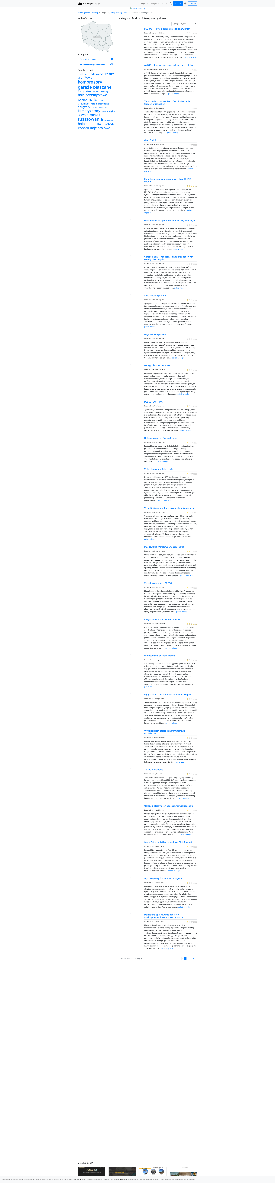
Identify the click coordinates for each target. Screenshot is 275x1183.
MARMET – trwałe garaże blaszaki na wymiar (167, 29)
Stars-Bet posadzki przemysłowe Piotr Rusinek (168, 842)
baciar (83, 100)
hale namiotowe (91, 124)
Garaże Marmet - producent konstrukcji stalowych (170, 220)
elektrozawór (93, 91)
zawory (105, 91)
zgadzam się (77, 1179)
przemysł (84, 103)
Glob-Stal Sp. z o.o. (154, 140)
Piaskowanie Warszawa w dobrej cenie (164, 547)
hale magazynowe (100, 103)
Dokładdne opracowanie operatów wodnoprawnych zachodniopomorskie (163, 916)
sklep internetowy (100, 107)
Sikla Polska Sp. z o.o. (155, 295)
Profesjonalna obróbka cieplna (159, 655)
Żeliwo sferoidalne (153, 769)
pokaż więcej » (189, 57)
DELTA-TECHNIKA (153, 402)
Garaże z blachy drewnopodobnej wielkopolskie (168, 806)
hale (94, 99)
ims (101, 100)
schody (110, 124)
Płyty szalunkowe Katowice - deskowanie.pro (167, 694)
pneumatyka (108, 111)
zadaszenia (96, 74)
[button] (171, 3)
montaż (95, 115)
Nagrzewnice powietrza (156, 334)
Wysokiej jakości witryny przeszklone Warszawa (169, 508)
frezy (81, 91)
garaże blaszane (95, 87)
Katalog (95, 13)
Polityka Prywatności (120, 1179)
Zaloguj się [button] (192, 3)
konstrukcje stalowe (94, 128)
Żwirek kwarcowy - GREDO (158, 583)
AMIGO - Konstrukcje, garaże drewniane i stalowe (169, 65)
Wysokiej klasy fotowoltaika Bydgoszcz (164, 878)
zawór (83, 115)
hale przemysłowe (93, 95)
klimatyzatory (89, 111)
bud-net (83, 74)
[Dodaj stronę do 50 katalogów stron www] (137, 8)
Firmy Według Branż (119, 13)
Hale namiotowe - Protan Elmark (160, 438)
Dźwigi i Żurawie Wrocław (157, 365)
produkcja (109, 120)
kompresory (90, 82)
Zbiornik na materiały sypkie (158, 469)
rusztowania (91, 119)
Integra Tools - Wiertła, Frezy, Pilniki (162, 619)
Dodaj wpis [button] (178, 3)
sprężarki (85, 107)
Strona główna (84, 13)
